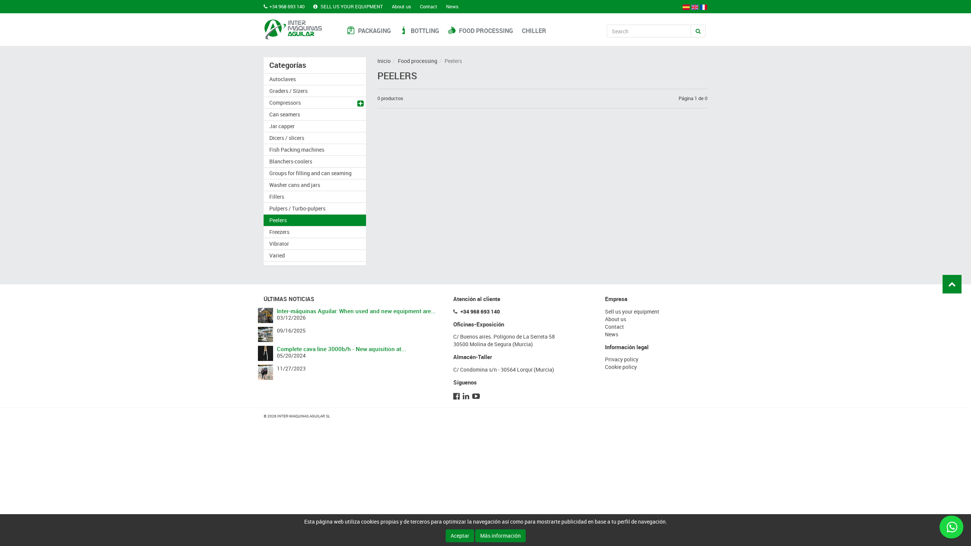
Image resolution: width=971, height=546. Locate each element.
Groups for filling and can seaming (310, 173)
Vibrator (279, 243)
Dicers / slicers (286, 137)
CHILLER (534, 31)
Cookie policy (621, 366)
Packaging (374, 31)
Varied (277, 255)
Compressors (285, 102)
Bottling (424, 31)
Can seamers (284, 114)
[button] (361, 104)
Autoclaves (282, 79)
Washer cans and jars (294, 184)
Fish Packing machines (296, 149)
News (452, 6)
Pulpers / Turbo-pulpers (297, 208)
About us (401, 6)
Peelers (278, 220)
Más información (500, 535)
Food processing (485, 31)
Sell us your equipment (351, 6)
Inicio (384, 60)
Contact (428, 6)
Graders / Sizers (288, 90)
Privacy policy (621, 359)
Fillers (276, 196)
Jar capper (282, 126)
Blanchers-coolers (290, 161)
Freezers (279, 231)
